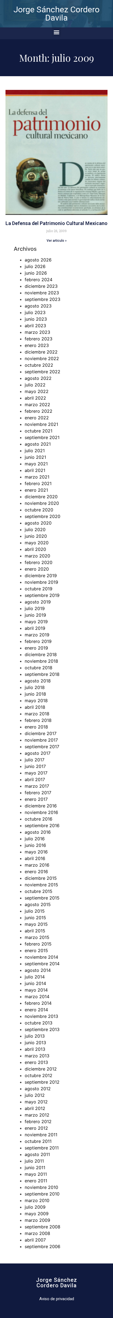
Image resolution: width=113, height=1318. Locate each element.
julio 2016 (35, 838)
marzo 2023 (37, 332)
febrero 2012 (38, 1121)
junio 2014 (35, 983)
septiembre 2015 (42, 898)
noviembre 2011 (41, 1134)
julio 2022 (35, 385)
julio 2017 (34, 759)
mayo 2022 (37, 391)
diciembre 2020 (41, 496)
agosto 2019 (38, 602)
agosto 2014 (38, 970)
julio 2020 (35, 529)
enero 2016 (36, 871)
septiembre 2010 (42, 1194)
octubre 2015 (38, 891)
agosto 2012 (38, 1088)
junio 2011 (35, 1167)
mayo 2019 (36, 621)
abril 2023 (35, 325)
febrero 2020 (38, 562)
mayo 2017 (36, 773)
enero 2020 (37, 569)
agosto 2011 (37, 1154)
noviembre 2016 (41, 812)
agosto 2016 (38, 832)
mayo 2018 (36, 700)
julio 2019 (35, 608)
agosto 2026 (38, 260)
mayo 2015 (36, 924)
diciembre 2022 (41, 352)
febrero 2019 (38, 641)
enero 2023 (37, 345)
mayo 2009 (37, 1213)
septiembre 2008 (42, 1226)
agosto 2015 (38, 904)
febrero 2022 (38, 411)
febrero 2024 (38, 279)
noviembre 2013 (41, 1016)
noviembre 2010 (41, 1187)
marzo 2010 (37, 1200)
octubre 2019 (38, 588)
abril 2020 (35, 549)
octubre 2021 (38, 431)
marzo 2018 (37, 713)
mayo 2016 (36, 852)
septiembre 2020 (42, 516)
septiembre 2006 (42, 1246)
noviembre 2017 (41, 740)
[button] (56, 31)
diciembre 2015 (41, 878)
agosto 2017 (37, 753)
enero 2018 (36, 727)
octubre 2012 (38, 1075)
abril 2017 (35, 779)
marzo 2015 (37, 937)
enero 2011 (36, 1180)
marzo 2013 (37, 1055)
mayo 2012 (36, 1101)
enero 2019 (36, 648)
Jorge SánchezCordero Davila (56, 1283)
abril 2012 (35, 1108)
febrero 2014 (38, 1003)
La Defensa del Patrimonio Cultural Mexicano (56, 223)
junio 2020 (36, 536)
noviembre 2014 (41, 957)
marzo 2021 (37, 477)
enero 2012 (36, 1128)
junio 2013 (35, 1042)
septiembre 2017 (42, 746)
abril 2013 (35, 1049)
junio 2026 (36, 273)
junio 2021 (35, 457)
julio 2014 (35, 977)
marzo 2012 (37, 1115)
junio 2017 (35, 766)
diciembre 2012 (41, 1069)
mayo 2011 (36, 1174)
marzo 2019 (37, 634)
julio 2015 (35, 911)
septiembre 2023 (42, 299)
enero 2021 (36, 490)
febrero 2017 (38, 792)
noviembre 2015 (41, 884)
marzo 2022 (37, 404)
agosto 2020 (38, 523)
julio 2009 (35, 1207)
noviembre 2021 (41, 424)
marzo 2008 (37, 1233)
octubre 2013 (38, 1023)
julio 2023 (35, 312)
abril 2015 (35, 930)
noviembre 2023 (42, 292)
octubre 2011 (38, 1141)
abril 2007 (35, 1240)
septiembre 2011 (42, 1148)
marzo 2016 (37, 865)
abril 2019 (35, 628)
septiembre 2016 (42, 825)
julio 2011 (34, 1161)
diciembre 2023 (41, 286)
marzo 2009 (37, 1220)
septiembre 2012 (42, 1082)
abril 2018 (35, 707)
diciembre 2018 (41, 654)
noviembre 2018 (41, 661)
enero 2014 (36, 1009)
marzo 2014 (37, 996)
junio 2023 (36, 319)
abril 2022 (35, 398)
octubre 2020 (39, 510)
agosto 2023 (38, 306)
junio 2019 (35, 615)
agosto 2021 (38, 444)
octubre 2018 (38, 667)
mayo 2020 (37, 542)
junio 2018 (35, 694)
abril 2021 (35, 470)
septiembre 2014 (42, 963)
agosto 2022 (38, 378)
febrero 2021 (38, 483)
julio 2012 (35, 1095)
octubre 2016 (38, 819)
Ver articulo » (57, 241)
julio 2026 (35, 266)
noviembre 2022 (42, 358)
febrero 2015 (38, 944)
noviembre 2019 (41, 582)
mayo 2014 (36, 990)
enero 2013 (36, 1062)
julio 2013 (35, 1036)
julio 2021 (35, 450)
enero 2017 (36, 799)
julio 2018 (35, 687)
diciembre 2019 (41, 575)
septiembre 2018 (42, 674)
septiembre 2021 (42, 437)
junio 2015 (35, 917)
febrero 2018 (38, 720)
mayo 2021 (36, 463)
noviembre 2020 (42, 503)
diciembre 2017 (40, 733)
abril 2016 (35, 858)
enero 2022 (37, 417)
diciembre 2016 (41, 806)
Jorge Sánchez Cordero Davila (56, 13)
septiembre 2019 (42, 595)
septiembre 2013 (42, 1029)
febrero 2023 (38, 338)
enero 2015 (36, 950)
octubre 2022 (39, 365)
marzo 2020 (37, 556)
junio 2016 (35, 845)
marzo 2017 (37, 786)
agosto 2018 (38, 681)
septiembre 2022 (42, 371)
